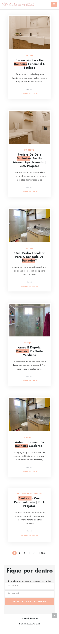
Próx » (43, 553)
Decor (29, 55)
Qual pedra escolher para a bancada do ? (29, 257)
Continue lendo (29, 93)
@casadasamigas (29, 623)
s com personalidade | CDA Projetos (29, 502)
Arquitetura (25, 494)
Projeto (29, 150)
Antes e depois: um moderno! (29, 444)
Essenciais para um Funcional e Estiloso (29, 64)
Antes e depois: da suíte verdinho (29, 351)
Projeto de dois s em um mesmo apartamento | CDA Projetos (29, 160)
